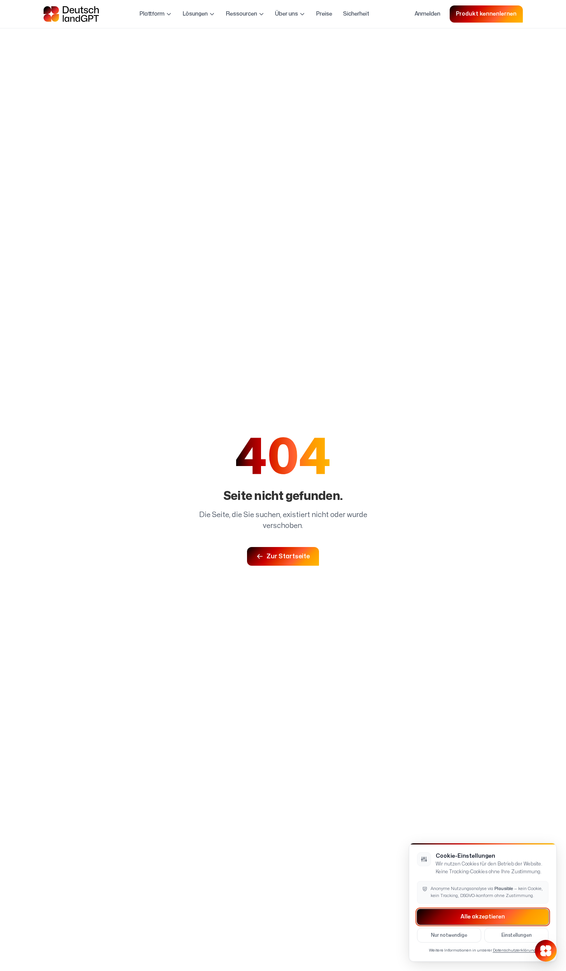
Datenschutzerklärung (514, 950)
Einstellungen (516, 935)
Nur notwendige (449, 935)
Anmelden (427, 13)
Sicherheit (356, 13)
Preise (324, 13)
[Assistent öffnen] (546, 951)
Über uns (286, 13)
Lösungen (195, 13)
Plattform (152, 13)
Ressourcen (241, 13)
